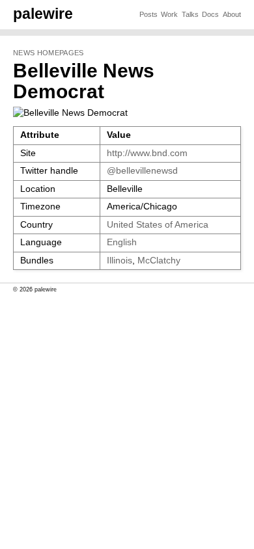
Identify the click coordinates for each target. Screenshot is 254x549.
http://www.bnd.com (147, 153)
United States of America (157, 225)
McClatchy (158, 260)
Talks (190, 14)
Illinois (119, 260)
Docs (210, 14)
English (122, 242)
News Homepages (48, 53)
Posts (148, 14)
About (232, 14)
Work (169, 14)
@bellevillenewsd (142, 171)
